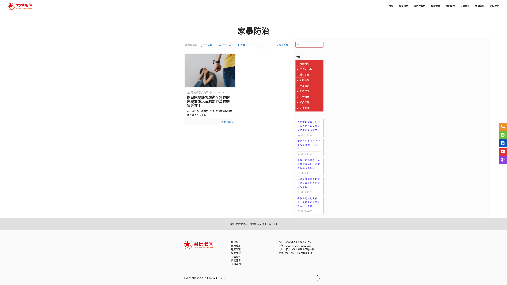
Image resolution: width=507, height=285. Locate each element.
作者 (242, 45)
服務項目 (236, 242)
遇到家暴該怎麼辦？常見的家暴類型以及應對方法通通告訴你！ (208, 101)
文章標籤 (226, 45)
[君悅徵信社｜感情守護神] (20, 6)
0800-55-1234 (304, 242)
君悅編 (194, 92)
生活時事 (304, 97)
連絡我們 (236, 264)
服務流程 (236, 249)
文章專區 (236, 257)
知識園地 (304, 102)
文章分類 (207, 45)
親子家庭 (304, 108)
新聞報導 (304, 80)
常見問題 (236, 253)
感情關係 (304, 74)
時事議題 (304, 86)
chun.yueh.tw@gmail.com (298, 245)
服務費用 (236, 245)
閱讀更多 (229, 122)
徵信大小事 (306, 69)
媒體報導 (304, 63)
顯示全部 (283, 45)
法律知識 (304, 91)
